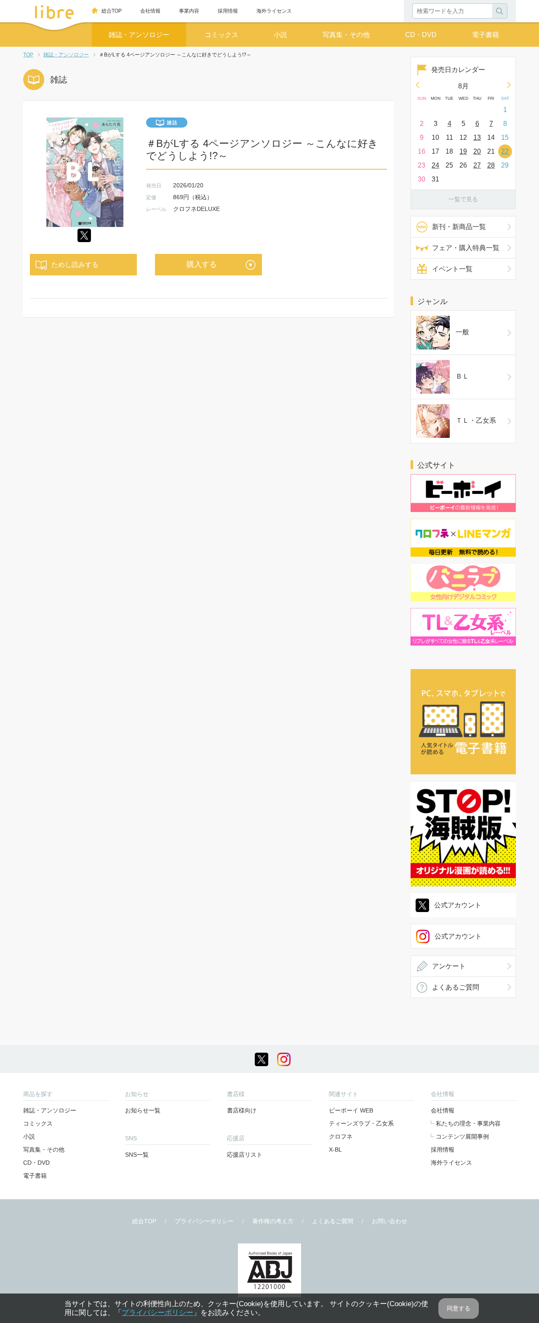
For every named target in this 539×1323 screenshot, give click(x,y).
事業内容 (189, 11)
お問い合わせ (389, 1221)
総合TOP (111, 11)
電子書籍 (485, 34)
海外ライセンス (274, 11)
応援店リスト (244, 1154)
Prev (417, 84)
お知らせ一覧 (142, 1110)
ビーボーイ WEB (351, 1110)
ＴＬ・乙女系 (476, 420)
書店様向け (241, 1110)
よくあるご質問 (455, 987)
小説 (280, 34)
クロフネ (340, 1136)
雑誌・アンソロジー (139, 34)
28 (491, 165)
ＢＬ (462, 376)
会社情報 (150, 11)
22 (505, 151)
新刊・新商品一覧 (459, 226)
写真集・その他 (346, 34)
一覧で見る (463, 199)
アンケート (449, 966)
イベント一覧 (452, 268)
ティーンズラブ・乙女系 (361, 1123)
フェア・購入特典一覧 (465, 247)
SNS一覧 (137, 1154)
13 (477, 137)
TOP (28, 55)
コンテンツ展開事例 (462, 1136)
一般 (462, 332)
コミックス (221, 34)
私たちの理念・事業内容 (468, 1123)
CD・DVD (421, 34)
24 (435, 165)
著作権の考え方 (273, 1221)
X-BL (335, 1149)
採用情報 (228, 11)
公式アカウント (457, 905)
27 (477, 165)
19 (463, 151)
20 (477, 151)
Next (509, 84)
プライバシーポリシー (204, 1221)
